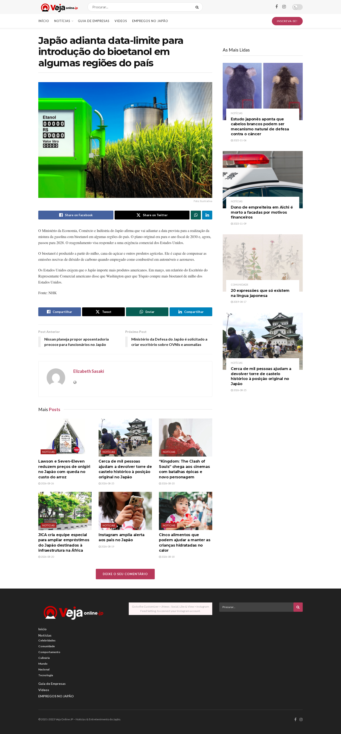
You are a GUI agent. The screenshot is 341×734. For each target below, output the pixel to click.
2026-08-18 (167, 556)
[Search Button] (198, 7)
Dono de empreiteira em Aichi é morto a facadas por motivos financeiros (262, 212)
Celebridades (46, 640)
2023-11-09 (239, 223)
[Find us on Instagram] (284, 7)
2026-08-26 (47, 483)
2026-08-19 (107, 546)
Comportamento (49, 652)
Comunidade (239, 284)
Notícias (62, 21)
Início (43, 21)
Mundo (43, 663)
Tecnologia (45, 675)
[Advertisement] (261, 648)
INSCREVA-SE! (287, 21)
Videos (121, 21)
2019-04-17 (239, 301)
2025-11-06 (239, 140)
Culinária (44, 658)
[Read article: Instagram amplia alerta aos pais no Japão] (125, 511)
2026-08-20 (167, 483)
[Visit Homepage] (58, 7)
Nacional (43, 669)
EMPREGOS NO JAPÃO (150, 21)
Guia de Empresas (93, 21)
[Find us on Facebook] (276, 7)
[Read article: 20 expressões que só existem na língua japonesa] (263, 263)
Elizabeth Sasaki (88, 371)
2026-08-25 (107, 483)
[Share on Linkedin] (207, 215)
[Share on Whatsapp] (196, 215)
